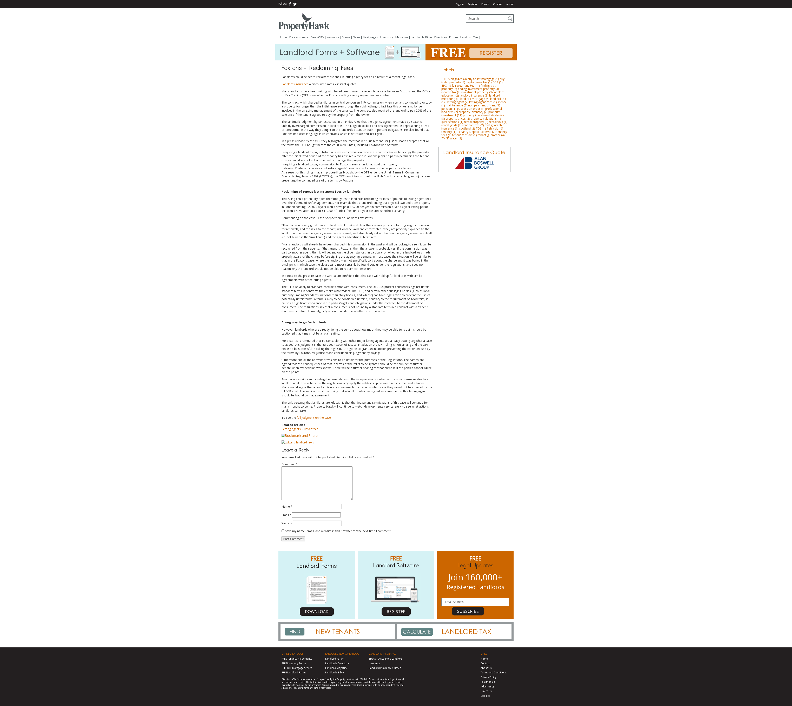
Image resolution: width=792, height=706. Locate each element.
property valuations (486, 118)
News (356, 37)
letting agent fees (483, 102)
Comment (289, 464)
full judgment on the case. (313, 418)
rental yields (451, 125)
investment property (477, 92)
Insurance (332, 37)
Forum (485, 4)
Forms (346, 37)
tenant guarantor (491, 135)
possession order (470, 109)
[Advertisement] (474, 204)
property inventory (473, 112)
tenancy (448, 132)
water (456, 138)
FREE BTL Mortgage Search (297, 668)
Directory (440, 37)
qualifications (452, 122)
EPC (446, 85)
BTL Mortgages (454, 79)
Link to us (486, 691)
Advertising (487, 686)
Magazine (401, 37)
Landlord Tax (469, 37)
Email (286, 515)
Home (282, 37)
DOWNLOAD (317, 611)
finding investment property (478, 89)
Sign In (460, 4)
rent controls (473, 125)
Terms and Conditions (494, 672)
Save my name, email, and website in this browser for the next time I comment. (338, 531)
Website (287, 523)
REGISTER (396, 611)
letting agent (457, 102)
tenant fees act (464, 135)
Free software (298, 37)
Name (287, 506)
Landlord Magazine (336, 668)
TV (445, 138)
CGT (498, 82)
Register (472, 4)
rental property (476, 122)
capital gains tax (479, 82)
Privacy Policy (488, 677)
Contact (497, 4)
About (510, 4)
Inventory (386, 37)
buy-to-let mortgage (483, 79)
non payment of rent (484, 105)
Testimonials (488, 682)
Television (495, 128)
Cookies (485, 696)
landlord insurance (474, 95)
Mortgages (370, 37)
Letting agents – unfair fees (300, 429)
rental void (498, 122)
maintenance (456, 105)
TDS (481, 128)
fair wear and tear (466, 85)
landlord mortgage (474, 99)
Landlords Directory (337, 663)
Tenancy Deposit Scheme (476, 132)
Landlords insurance (295, 84)
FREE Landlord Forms (294, 672)
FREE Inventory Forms (294, 663)
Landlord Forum (334, 658)
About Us (486, 668)
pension (448, 109)
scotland (467, 128)
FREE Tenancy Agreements (297, 658)
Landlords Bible (421, 37)
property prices (458, 118)
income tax (451, 92)
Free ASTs (317, 37)
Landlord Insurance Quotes (385, 668)
